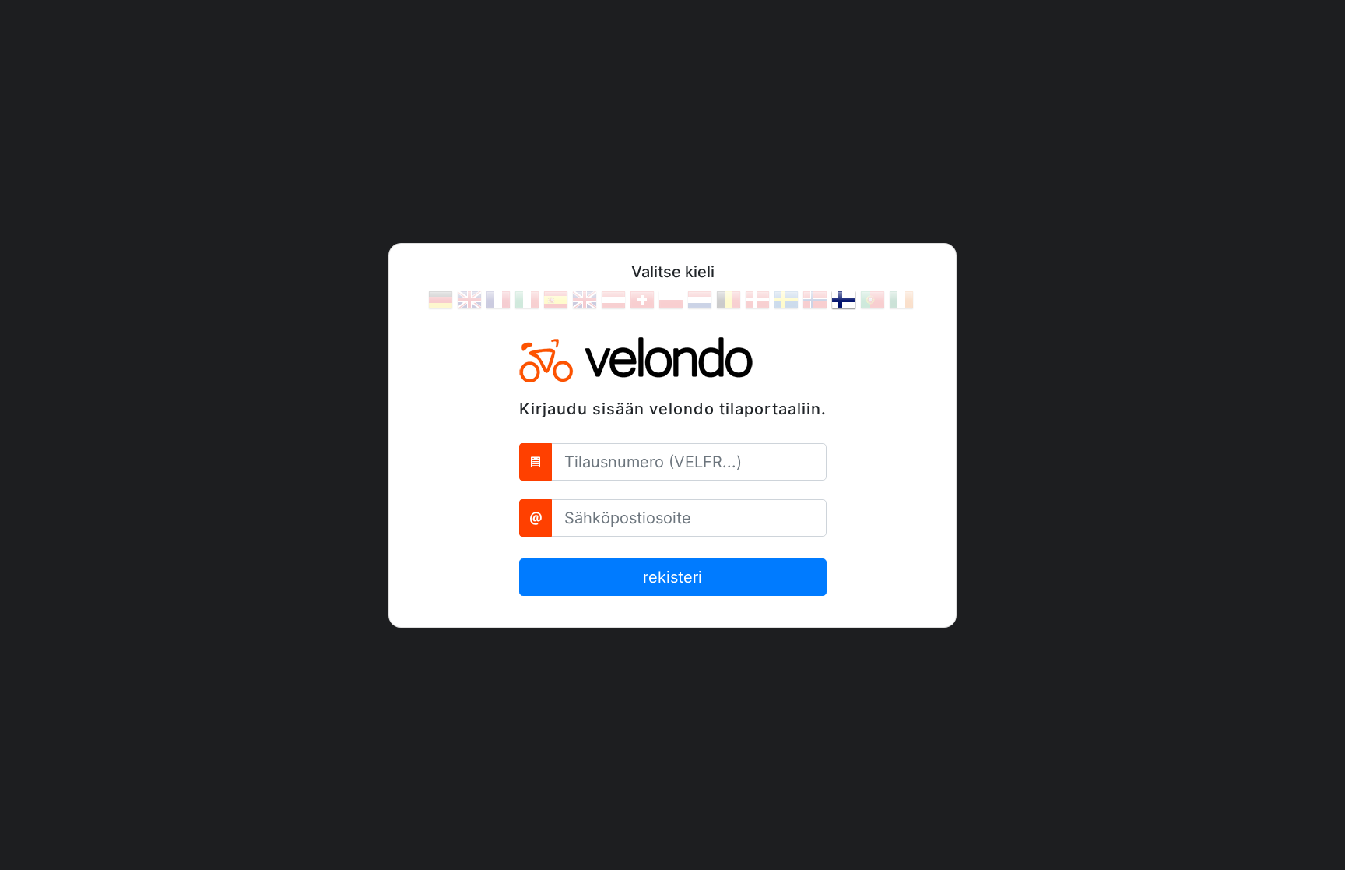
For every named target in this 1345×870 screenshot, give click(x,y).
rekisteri (672, 577)
